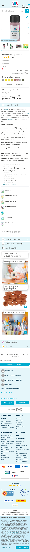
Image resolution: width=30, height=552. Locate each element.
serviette (10, 119)
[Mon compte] (23, 6)
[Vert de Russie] (23, 80)
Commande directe (6, 435)
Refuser (19, 548)
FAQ (17, 428)
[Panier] (27, 6)
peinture (6, 109)
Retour (3, 453)
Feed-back (22, 402)
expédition (26, 73)
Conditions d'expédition (7, 441)
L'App (2, 459)
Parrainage (19, 422)
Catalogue (18, 418)
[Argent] (20, 80)
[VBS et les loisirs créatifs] (15, 4)
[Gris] (3, 80)
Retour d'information (21, 461)
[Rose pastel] (17, 80)
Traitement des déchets (7, 427)
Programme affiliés (6, 423)
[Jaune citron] (9, 80)
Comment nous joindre (22, 457)
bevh (13, 490)
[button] (2, 28)
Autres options (6, 548)
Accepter (25, 548)
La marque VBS (5, 425)
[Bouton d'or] (6, 80)
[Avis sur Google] (15, 484)
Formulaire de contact (8, 403)
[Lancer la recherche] (27, 11)
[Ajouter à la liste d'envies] (27, 17)
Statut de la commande (22, 459)
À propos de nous (6, 421)
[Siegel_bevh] (8, 493)
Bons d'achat (19, 420)
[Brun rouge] (15, 80)
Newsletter (19, 424)
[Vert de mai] (12, 80)
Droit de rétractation (6, 447)
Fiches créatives (20, 426)
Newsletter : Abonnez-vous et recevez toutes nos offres (15, 355)
